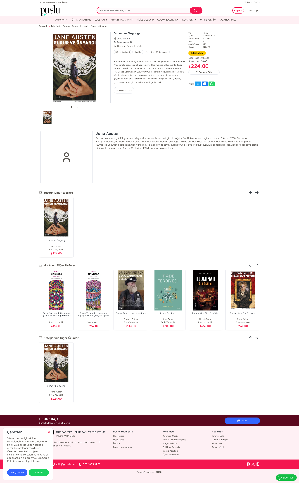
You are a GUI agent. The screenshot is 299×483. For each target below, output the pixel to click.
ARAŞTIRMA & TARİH (122, 19)
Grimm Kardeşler (220, 439)
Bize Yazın (288, 477)
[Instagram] (257, 464)
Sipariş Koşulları (170, 451)
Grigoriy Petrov (131, 319)
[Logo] (50, 10)
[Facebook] (248, 464)
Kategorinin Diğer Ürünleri (60, 338)
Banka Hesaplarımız (122, 447)
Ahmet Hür (217, 443)
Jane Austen (123, 38)
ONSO (159, 472)
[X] (253, 464)
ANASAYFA (61, 19)
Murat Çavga (205, 319)
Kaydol (238, 10)
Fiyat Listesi (118, 439)
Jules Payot (168, 319)
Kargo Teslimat (170, 443)
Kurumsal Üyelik (170, 436)
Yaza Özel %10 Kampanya (157, 52)
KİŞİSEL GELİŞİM (145, 19)
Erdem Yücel (218, 447)
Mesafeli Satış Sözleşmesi (174, 439)
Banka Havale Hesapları (50, 2)
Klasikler (138, 52)
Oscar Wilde (242, 319)
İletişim (65, 2)
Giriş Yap (253, 10)
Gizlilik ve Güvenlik (171, 447)
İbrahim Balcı (218, 436)
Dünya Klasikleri (122, 52)
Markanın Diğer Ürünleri (59, 265)
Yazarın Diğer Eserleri (57, 192)
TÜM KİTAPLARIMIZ (80, 19)
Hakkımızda (118, 436)
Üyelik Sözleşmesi (171, 454)
